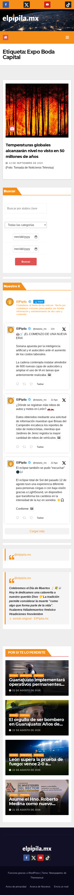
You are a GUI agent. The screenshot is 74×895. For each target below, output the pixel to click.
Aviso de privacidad (16, 886)
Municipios (25, 675)
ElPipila (21, 328)
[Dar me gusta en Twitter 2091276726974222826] (32, 518)
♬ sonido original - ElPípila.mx (28, 618)
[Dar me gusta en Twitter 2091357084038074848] (32, 384)
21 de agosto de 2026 (26, 810)
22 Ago (54, 400)
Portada (38, 675)
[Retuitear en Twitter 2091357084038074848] (25, 384)
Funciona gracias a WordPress (24, 873)
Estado (13, 675)
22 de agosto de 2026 (26, 690)
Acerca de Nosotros (40, 886)
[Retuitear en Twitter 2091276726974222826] (25, 518)
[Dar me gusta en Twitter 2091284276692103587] (32, 447)
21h (53, 329)
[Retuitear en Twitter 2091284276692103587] (25, 447)
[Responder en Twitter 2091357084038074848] (18, 384)
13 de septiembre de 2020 (26, 163)
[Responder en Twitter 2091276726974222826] (18, 518)
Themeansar (37, 877)
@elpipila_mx (40, 329)
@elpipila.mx (22, 554)
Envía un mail (61, 886)
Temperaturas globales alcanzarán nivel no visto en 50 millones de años (35, 151)
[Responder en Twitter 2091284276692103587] (18, 447)
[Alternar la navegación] (67, 37)
